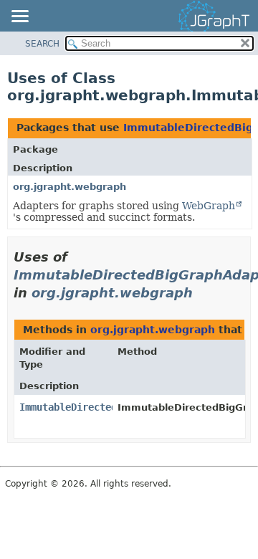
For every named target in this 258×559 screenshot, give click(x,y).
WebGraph (208, 205)
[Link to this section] (203, 292)
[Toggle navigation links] (19, 17)
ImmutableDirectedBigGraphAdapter (111, 407)
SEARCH (42, 44)
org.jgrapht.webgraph (69, 186)
